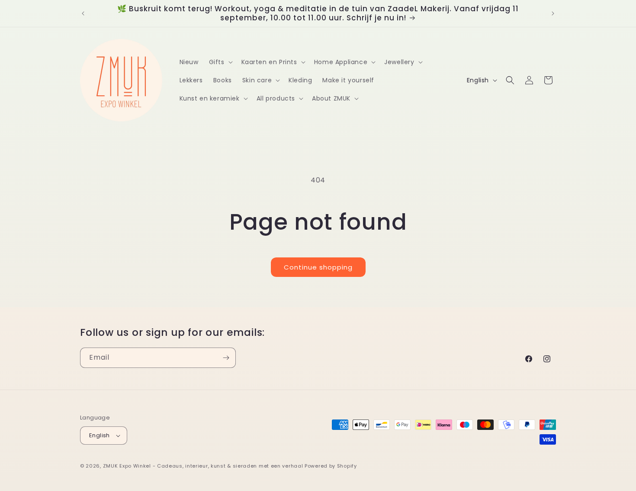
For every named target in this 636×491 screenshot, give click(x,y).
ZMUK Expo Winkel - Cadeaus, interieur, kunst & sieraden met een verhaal (203, 465)
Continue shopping (318, 267)
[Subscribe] (225, 358)
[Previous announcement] (83, 13)
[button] (220, 62)
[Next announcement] (552, 13)
